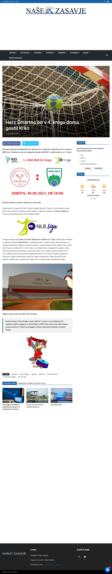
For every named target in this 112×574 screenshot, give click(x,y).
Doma (4, 63)
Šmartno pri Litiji (20, 63)
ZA (82, 155)
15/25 (98, 192)
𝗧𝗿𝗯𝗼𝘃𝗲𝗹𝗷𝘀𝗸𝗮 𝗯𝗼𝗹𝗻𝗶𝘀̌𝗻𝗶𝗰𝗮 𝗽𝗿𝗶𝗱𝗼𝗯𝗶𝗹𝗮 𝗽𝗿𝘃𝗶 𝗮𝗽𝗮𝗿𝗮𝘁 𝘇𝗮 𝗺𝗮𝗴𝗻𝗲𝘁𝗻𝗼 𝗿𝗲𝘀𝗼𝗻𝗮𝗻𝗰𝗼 (11, 407)
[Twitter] (108, 1)
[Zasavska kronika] (61, 395)
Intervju (49, 53)
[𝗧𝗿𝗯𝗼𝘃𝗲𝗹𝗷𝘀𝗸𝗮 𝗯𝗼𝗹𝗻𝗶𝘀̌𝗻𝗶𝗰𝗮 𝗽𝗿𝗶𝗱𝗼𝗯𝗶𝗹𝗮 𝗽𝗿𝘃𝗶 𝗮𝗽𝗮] (13, 395)
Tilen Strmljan (22, 377)
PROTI (83, 158)
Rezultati (98, 168)
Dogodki (37, 53)
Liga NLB (34, 374)
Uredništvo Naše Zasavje (39, 555)
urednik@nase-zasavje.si (51, 564)
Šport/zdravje (15, 58)
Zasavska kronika (56, 405)
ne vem (83, 161)
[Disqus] (37, 449)
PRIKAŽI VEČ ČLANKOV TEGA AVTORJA (32, 383)
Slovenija (74, 53)
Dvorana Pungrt (24, 374)
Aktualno (25, 53)
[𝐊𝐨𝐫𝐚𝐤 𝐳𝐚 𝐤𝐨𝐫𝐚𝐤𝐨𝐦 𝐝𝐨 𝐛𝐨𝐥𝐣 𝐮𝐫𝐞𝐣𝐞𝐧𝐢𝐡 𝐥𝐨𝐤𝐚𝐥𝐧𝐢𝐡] (37, 395)
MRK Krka (42, 374)
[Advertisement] (56, 33)
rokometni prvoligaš (9, 377)
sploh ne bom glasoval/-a (89, 164)
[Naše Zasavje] (56, 10)
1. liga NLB (14, 374)
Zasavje (12, 53)
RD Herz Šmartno (52, 374)
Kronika (61, 53)
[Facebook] (104, 1)
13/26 (87, 192)
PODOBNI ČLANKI (10, 383)
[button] (107, 55)
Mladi (85, 53)
